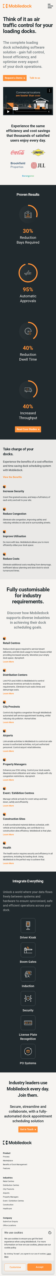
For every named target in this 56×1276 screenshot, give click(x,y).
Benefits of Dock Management (15, 1164)
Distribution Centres (11, 1185)
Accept (39, 1267)
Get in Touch (26, 1129)
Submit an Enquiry (10, 1221)
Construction (8, 1205)
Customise (15, 1267)
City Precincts (8, 1189)
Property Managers (10, 1197)
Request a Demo (13, 78)
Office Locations (9, 1225)
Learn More (8, 662)
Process (6, 1157)
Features (6, 1168)
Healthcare (7, 1209)
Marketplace (8, 1161)
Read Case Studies (27, 429)
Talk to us (35, 78)
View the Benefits (12, 477)
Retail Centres (8, 1181)
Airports (6, 1193)
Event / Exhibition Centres (13, 1201)
